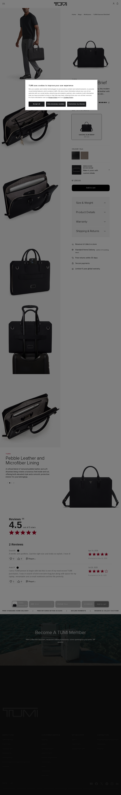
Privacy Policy (53, 97)
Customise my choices (76, 104)
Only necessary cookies (55, 104)
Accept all (36, 104)
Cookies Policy (68, 97)
